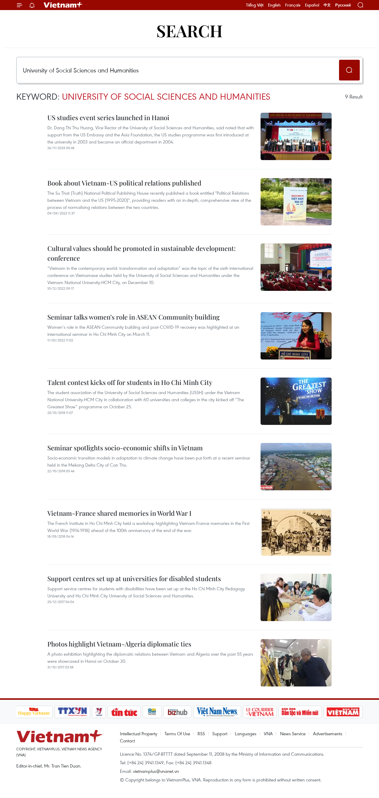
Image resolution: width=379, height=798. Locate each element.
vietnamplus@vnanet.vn (156, 771)
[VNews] (99, 712)
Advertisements (327, 733)
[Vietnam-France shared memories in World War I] (296, 532)
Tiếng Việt (255, 5)
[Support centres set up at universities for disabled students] (296, 597)
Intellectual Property (138, 733)
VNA (268, 733)
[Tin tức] (124, 712)
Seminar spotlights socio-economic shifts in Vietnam (125, 447)
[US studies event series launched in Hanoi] (296, 136)
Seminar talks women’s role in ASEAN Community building (133, 316)
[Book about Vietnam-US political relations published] (296, 201)
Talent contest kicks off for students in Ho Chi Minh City (129, 382)
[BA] (343, 712)
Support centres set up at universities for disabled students (134, 578)
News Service (293, 733)
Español (312, 5)
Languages (245, 733)
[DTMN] (300, 712)
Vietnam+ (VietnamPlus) (63, 5)
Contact (127, 741)
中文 (327, 5)
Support (219, 733)
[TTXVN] (72, 712)
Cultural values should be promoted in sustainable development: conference (141, 253)
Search (189, 30)
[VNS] (217, 712)
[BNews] (152, 712)
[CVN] (260, 712)
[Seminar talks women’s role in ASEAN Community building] (296, 335)
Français (293, 5)
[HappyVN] (34, 712)
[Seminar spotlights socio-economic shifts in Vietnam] (296, 466)
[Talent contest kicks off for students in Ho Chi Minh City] (296, 401)
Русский (343, 5)
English (274, 5)
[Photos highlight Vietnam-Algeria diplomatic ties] (296, 662)
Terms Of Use (177, 733)
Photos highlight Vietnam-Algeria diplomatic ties (119, 643)
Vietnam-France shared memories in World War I (119, 513)
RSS (201, 733)
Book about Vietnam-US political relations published (124, 182)
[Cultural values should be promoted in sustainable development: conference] (296, 267)
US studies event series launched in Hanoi (108, 117)
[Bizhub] (177, 712)
